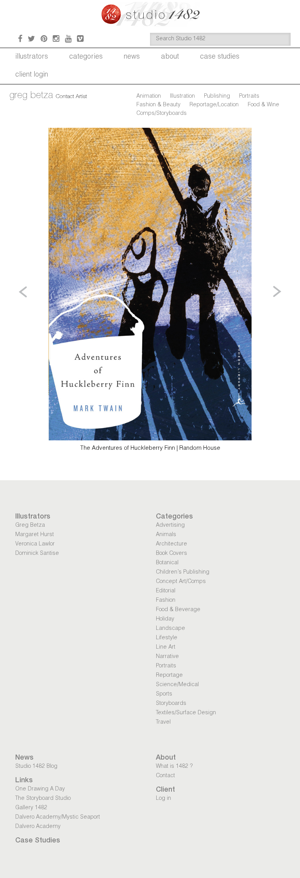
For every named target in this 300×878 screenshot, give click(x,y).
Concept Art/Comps (181, 582)
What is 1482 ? (174, 766)
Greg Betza (30, 525)
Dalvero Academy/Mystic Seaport (57, 817)
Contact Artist (71, 97)
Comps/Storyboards (161, 113)
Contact (165, 776)
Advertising (170, 525)
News (132, 57)
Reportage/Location (214, 105)
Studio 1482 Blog (36, 766)
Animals (166, 535)
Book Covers (171, 553)
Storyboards (171, 703)
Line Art (165, 647)
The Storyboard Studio (43, 798)
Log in (163, 798)
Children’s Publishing (182, 572)
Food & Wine (263, 105)
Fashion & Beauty (158, 105)
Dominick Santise (37, 553)
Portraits (249, 96)
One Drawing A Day (40, 789)
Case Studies (219, 57)
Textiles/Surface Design (186, 713)
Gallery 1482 (31, 808)
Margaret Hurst (34, 535)
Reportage (169, 675)
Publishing (217, 96)
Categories (86, 57)
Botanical (167, 563)
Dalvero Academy (38, 827)
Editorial (165, 591)
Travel (163, 722)
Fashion (165, 600)
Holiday (165, 619)
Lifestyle (166, 638)
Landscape (170, 628)
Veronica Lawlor (35, 544)
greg (31, 96)
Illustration (182, 96)
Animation (148, 96)
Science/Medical (177, 685)
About (170, 57)
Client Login (31, 75)
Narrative (167, 657)
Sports (164, 694)
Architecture (171, 544)
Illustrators (31, 57)
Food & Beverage (178, 610)
